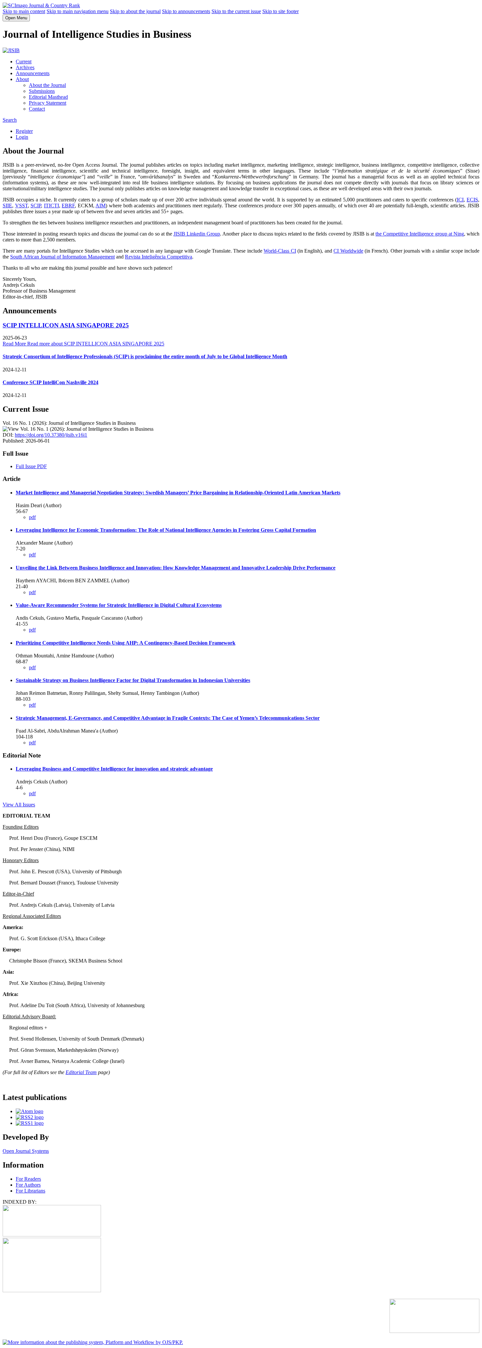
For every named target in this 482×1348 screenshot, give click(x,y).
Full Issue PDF (31, 466)
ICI (460, 199)
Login (22, 137)
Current (23, 61)
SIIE (7, 205)
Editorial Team (81, 1072)
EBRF (68, 205)
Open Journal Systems (26, 1151)
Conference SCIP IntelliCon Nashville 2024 (50, 382)
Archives (25, 67)
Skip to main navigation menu (78, 11)
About (22, 79)
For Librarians (30, 1190)
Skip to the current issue (236, 11)
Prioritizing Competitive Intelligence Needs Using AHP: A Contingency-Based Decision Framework (125, 643)
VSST (21, 205)
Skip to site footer (280, 11)
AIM (100, 205)
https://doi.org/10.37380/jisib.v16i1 (51, 435)
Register (24, 131)
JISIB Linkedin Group (196, 234)
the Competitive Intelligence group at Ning (419, 234)
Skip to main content (24, 11)
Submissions (42, 91)
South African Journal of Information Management (62, 256)
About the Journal (47, 85)
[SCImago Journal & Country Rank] (41, 5)
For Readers (28, 1179)
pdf (32, 517)
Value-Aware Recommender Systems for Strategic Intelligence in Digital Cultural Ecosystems (119, 605)
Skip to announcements (186, 11)
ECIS (472, 199)
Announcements (33, 73)
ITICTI (51, 205)
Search (10, 120)
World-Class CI (280, 251)
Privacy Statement (47, 103)
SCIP (35, 205)
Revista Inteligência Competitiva (158, 256)
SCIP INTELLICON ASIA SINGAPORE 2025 (66, 325)
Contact (37, 109)
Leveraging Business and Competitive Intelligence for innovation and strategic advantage (114, 769)
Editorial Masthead (48, 97)
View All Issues (19, 804)
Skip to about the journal (135, 11)
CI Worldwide (348, 251)
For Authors (28, 1185)
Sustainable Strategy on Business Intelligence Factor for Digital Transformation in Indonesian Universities (133, 680)
